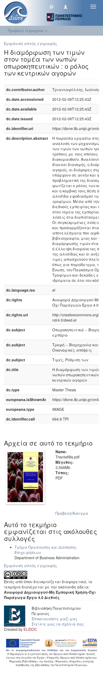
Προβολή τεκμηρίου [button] (26, 30)
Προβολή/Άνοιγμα (71, 513)
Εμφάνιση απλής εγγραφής (30, 43)
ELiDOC (30, 629)
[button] (51, 6)
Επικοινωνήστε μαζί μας (54, 618)
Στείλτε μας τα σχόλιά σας (58, 624)
